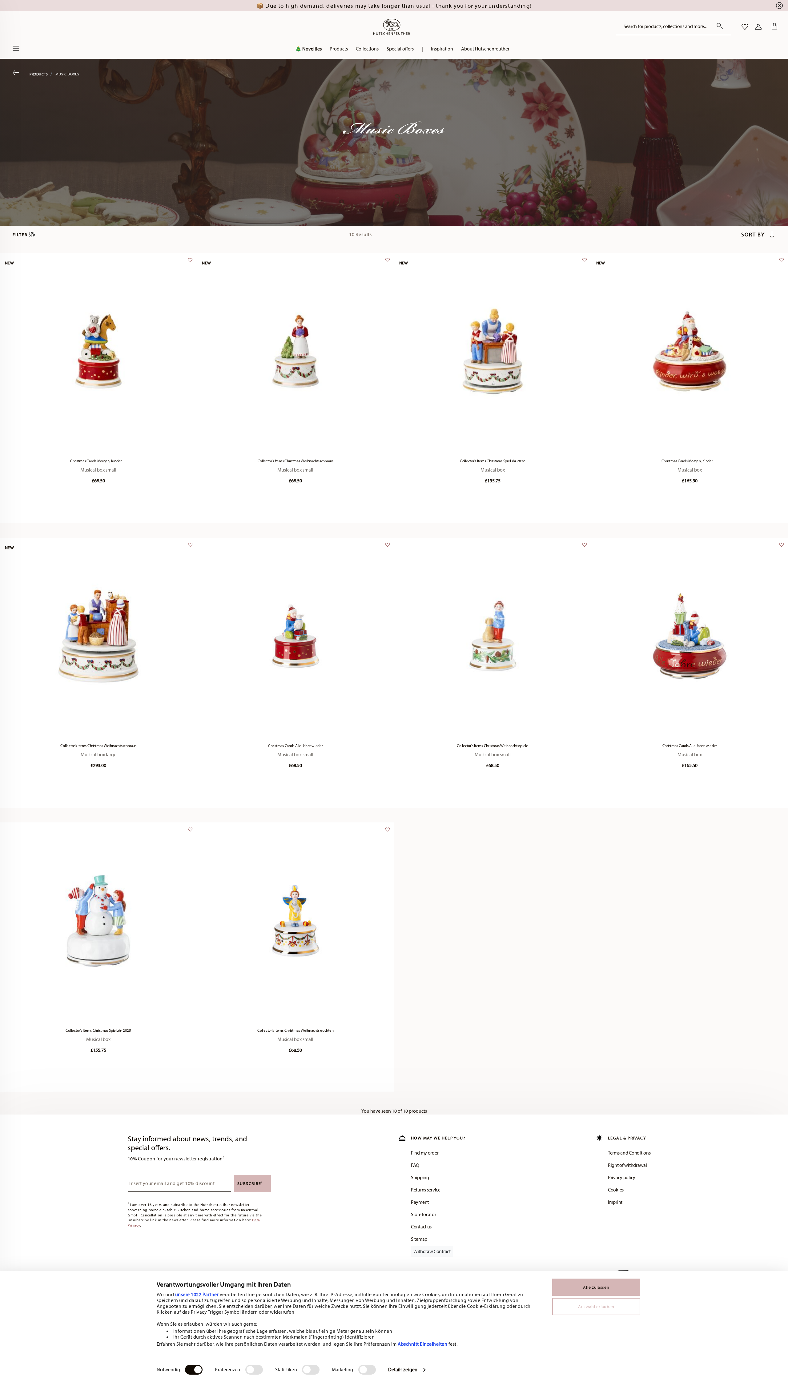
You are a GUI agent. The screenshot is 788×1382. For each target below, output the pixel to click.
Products (39, 74)
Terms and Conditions (629, 1153)
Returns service (425, 1190)
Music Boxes (67, 74)
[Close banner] (779, 5)
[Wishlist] (189, 263)
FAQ (415, 1165)
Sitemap (419, 1239)
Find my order (424, 1153)
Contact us (421, 1226)
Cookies (616, 1190)
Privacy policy (621, 1177)
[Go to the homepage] (391, 27)
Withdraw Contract (432, 1251)
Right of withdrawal (627, 1165)
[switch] (254, 1370)
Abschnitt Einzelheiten (422, 1344)
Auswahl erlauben (596, 1306)
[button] (338, 50)
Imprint (615, 1202)
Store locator (423, 1214)
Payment (420, 1202)
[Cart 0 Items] (773, 26)
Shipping (420, 1177)
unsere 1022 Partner (197, 1294)
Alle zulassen (596, 1287)
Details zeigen (402, 1369)
